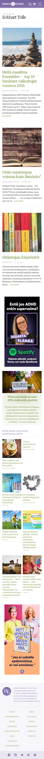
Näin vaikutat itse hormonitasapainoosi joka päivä (11, 463)
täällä (37, 701)
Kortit (32, 721)
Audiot (12, 711)
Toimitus (7, 262)
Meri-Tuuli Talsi (10, 182)
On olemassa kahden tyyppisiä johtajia (31, 497)
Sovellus (32, 731)
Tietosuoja (12, 741)
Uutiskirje (12, 726)
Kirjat (12, 721)
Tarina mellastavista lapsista (29, 444)
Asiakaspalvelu (12, 716)
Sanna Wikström (29, 449)
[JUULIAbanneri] (22, 331)
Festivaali (31, 716)
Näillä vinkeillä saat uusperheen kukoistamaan (10, 534)
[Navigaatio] (40, 3)
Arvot (32, 711)
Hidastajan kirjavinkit (20, 257)
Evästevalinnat (12, 746)
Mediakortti (32, 726)
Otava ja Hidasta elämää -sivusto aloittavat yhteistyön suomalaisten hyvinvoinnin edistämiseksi (30, 540)
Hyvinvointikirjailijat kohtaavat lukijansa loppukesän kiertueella (11, 499)
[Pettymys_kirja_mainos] (22, 639)
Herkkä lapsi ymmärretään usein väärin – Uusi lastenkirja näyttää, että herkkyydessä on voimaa (32, 583)
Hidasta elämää (13, 4)
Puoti (12, 736)
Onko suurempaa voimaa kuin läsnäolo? (21, 174)
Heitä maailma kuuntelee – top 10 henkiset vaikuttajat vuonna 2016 (19, 79)
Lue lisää (6, 116)
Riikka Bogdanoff (8, 468)
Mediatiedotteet (12, 731)
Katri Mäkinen (10, 91)
